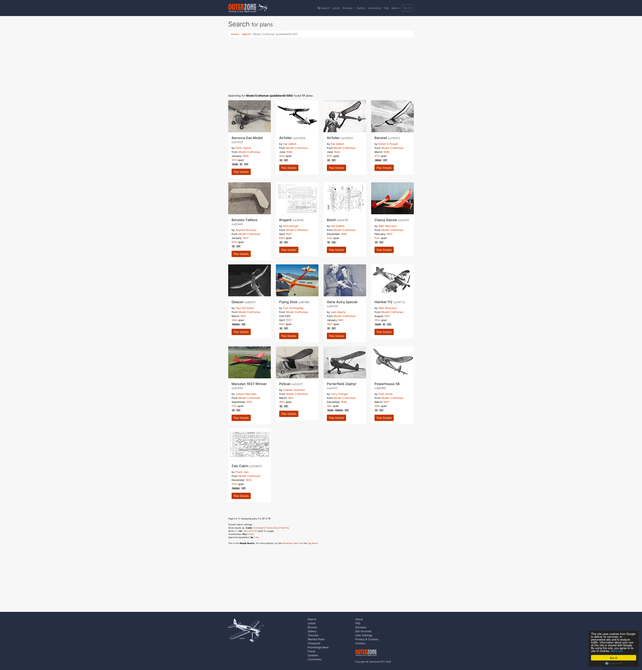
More (394, 8)
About (359, 619)
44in (282, 156)
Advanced (374, 8)
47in (377, 156)
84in (282, 324)
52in (377, 238)
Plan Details (241, 171)
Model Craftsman (249, 152)
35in (377, 320)
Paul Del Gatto (245, 308)
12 (236, 531)
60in (329, 156)
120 (255, 531)
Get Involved (363, 631)
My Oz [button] (407, 8)
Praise (311, 651)
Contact (360, 643)
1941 (340, 320)
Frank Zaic (242, 472)
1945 (344, 234)
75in (234, 406)
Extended (258, 528)
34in (234, 320)
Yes (257, 537)
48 (249, 531)
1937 (245, 238)
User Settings (363, 635)
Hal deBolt (289, 144)
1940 (245, 156)
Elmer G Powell (388, 144)
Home (234, 34)
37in (234, 160)
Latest (336, 8)
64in (282, 238)
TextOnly (284, 528)
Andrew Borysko (246, 230)
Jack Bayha (338, 312)
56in (377, 406)
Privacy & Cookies (366, 639)
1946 (289, 152)
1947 (289, 234)
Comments (314, 659)
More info (617, 651)
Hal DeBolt (337, 226)
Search (325, 8)
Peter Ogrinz (243, 148)
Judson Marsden (246, 394)
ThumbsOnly (271, 528)
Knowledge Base (318, 647)
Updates (313, 655)
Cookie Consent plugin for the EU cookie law (613, 663)
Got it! (613, 658)
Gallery (361, 8)
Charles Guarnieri (294, 390)
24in (329, 238)
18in (329, 406)
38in (329, 324)
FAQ (386, 8)
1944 (337, 152)
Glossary (360, 627)
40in (282, 402)
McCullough (290, 226)
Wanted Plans (316, 639)
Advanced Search (291, 543)
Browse (347, 8)
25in (234, 484)
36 (245, 531)
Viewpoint (314, 643)
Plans (251, 534)
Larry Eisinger (339, 394)
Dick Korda (385, 394)
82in (234, 242)
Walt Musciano (388, 226)
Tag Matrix (312, 543)
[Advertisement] (321, 63)
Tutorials (313, 635)
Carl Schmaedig (293, 308)
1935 (248, 480)
